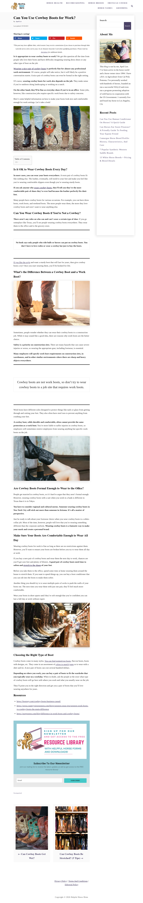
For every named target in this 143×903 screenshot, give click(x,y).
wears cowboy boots (43, 187)
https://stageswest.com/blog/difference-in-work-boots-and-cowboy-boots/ (48, 713)
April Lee (19, 21)
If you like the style (22, 262)
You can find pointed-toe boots (58, 661)
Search (103, 20)
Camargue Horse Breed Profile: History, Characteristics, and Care (115, 141)
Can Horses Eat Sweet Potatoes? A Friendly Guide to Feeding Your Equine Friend (115, 130)
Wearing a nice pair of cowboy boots (30, 68)
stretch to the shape (32, 565)
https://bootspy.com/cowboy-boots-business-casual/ (39, 701)
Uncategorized (18, 793)
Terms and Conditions (78, 881)
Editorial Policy (71, 884)
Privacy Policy (61, 881)
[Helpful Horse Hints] (18, 6)
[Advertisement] (115, 198)
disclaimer (44, 52)
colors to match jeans (65, 664)
